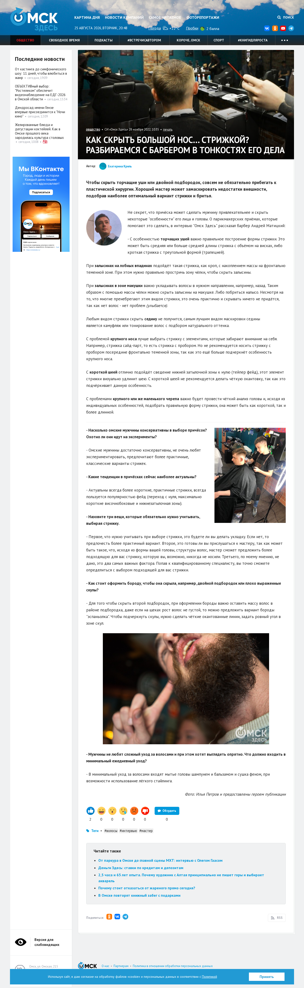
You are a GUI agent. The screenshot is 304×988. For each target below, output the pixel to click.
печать (167, 129)
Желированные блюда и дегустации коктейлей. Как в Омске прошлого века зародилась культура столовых (39, 131)
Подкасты (104, 40)
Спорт (219, 40)
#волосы (110, 830)
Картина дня (87, 17)
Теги (95, 830)
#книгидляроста (252, 40)
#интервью (128, 830)
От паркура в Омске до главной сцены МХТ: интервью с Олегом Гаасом (160, 860)
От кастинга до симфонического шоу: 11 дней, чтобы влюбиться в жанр (41, 73)
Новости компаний (124, 17)
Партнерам (121, 966)
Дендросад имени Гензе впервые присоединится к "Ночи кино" (40, 111)
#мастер (146, 830)
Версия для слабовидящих (46, 942)
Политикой (209, 976)
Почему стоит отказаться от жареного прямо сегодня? (146, 888)
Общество (25, 40)
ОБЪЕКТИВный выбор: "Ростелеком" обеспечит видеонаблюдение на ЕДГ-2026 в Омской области (40, 92)
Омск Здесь (34, 19)
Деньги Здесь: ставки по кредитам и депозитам (140, 867)
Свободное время (64, 40)
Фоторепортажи (202, 17)
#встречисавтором (144, 40)
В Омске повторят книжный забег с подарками (139, 895)
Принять (267, 976)
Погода (154, 28)
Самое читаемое (165, 17)
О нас (105, 966)
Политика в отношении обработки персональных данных (173, 966)
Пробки (192, 28)
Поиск (288, 17)
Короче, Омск (188, 40)
